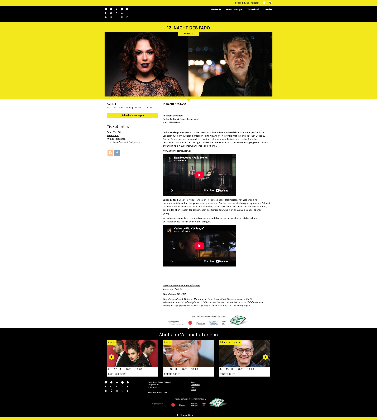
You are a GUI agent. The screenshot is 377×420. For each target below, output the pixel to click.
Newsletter (195, 385)
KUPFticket (113, 135)
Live (248, 342)
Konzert (188, 33)
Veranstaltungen (234, 9)
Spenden (267, 9)
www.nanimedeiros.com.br (177, 150)
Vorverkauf (253, 9)
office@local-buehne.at (157, 392)
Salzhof (111, 104)
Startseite (216, 9)
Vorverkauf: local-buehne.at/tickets (181, 285)
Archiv (193, 390)
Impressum (195, 387)
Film (136, 342)
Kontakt (194, 382)
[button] (110, 356)
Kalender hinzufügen (132, 115)
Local (238, 2)
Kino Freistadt (252, 2)
